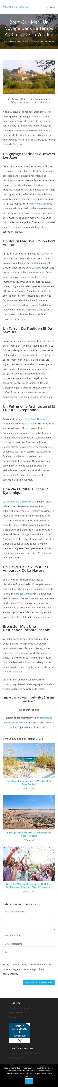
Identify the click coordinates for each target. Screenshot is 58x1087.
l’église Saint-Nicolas (34, 419)
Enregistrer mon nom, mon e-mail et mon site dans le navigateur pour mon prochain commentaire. (27, 969)
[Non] (54, 1075)
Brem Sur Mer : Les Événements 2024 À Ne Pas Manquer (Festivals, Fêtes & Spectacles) (29, 886)
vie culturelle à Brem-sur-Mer (21, 501)
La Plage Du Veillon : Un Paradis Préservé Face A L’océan (29, 834)
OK (29, 1081)
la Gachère (34, 267)
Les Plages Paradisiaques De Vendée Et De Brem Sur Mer (29, 782)
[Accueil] (4, 41)
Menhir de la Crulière (40, 203)
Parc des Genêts (22, 593)
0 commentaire (42, 99)
